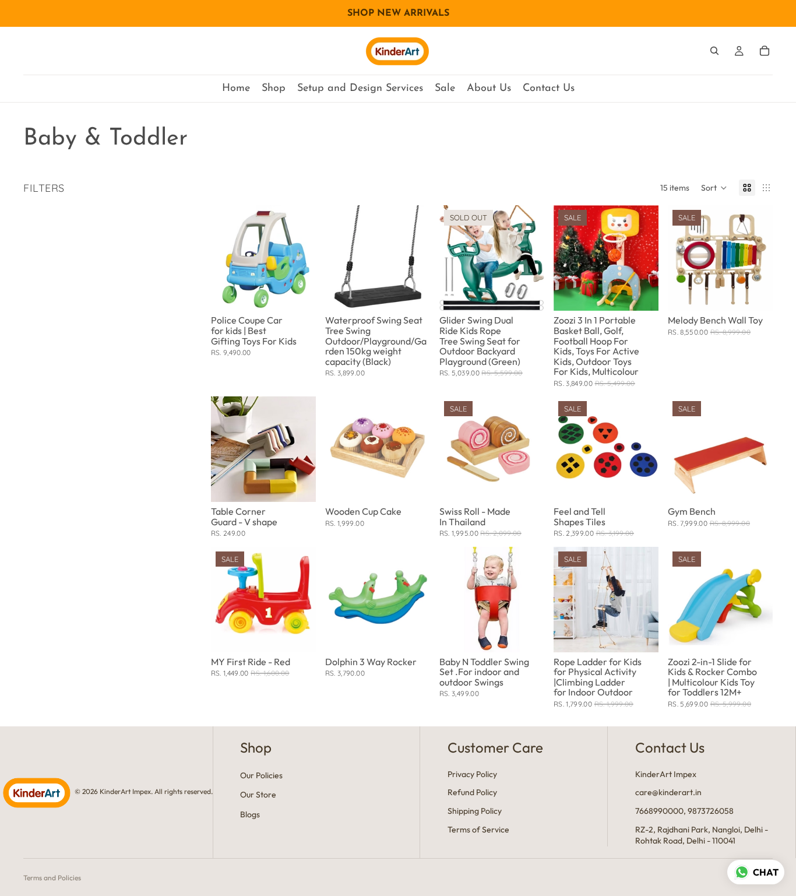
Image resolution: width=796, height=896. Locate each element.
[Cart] (764, 51)
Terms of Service (478, 829)
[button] (714, 188)
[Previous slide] (338, 258)
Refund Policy (472, 793)
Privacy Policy (472, 774)
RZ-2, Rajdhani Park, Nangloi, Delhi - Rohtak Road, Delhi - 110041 (701, 835)
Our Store (258, 795)
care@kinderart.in (668, 793)
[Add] (297, 293)
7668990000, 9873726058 (684, 811)
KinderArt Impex (665, 774)
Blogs (250, 814)
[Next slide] (417, 258)
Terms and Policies (52, 877)
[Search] (714, 51)
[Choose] (297, 483)
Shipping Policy (475, 811)
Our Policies (261, 775)
